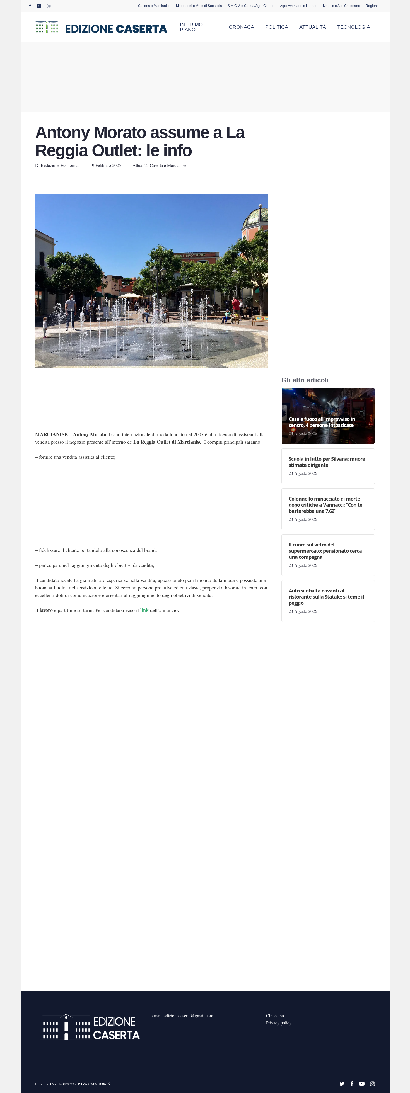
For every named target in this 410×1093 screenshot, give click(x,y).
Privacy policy (278, 1023)
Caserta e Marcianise (168, 165)
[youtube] (39, 6)
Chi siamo (275, 1015)
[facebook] (30, 6)
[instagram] (49, 6)
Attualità (140, 165)
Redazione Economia (59, 165)
